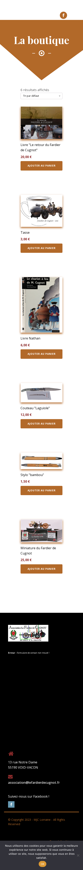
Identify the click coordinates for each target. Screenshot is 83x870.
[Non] (78, 855)
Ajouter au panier (42, 165)
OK (43, 864)
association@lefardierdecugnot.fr (34, 782)
